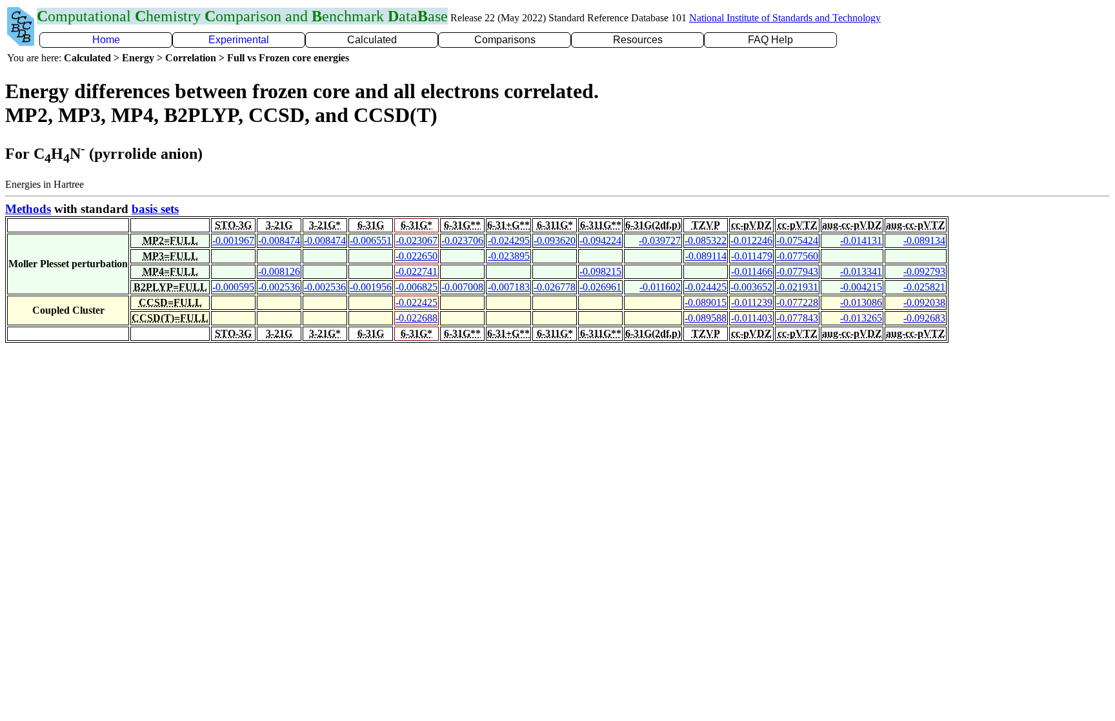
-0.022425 (416, 302)
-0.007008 (462, 286)
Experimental (238, 39)
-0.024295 (509, 240)
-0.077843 (797, 317)
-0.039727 (660, 240)
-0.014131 (861, 240)
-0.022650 (416, 255)
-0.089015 (706, 302)
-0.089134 (924, 240)
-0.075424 (797, 240)
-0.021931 (797, 286)
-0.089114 (706, 255)
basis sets (155, 209)
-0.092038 (924, 302)
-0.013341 (861, 271)
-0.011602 (660, 286)
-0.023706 (462, 240)
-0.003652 (751, 286)
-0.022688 (416, 317)
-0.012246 (751, 240)
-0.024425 (706, 286)
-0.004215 (861, 286)
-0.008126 (279, 271)
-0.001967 (233, 240)
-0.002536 (279, 286)
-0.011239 (751, 302)
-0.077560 (797, 255)
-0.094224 (600, 240)
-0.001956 (371, 286)
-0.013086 (861, 302)
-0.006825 (416, 286)
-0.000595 (233, 286)
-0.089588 (706, 317)
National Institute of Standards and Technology (785, 17)
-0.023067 (416, 240)
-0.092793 (924, 271)
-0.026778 (555, 286)
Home (106, 39)
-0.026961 (600, 286)
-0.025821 (924, 286)
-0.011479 (751, 255)
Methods (28, 209)
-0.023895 (509, 255)
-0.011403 (751, 317)
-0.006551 (371, 240)
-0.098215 (600, 271)
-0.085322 (706, 240)
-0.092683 (924, 317)
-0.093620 (555, 240)
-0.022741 (416, 271)
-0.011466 (751, 271)
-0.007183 (509, 286)
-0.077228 (797, 302)
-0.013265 (861, 317)
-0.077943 (797, 271)
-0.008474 (279, 240)
